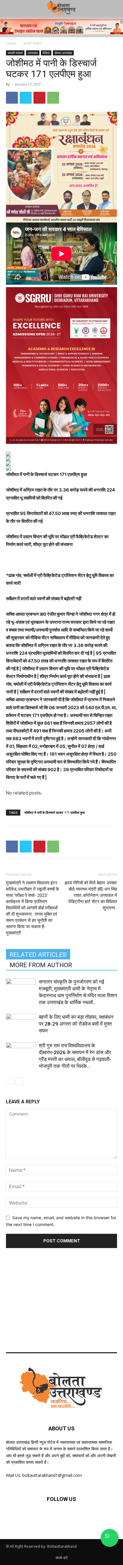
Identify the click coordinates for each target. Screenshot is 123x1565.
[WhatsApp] (53, 98)
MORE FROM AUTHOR (41, 965)
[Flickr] (61, 1517)
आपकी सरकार (32, 43)
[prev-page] (9, 1081)
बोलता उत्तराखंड (63, 53)
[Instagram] (76, 1517)
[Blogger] (32, 1517)
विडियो (46, 53)
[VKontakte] (91, 1517)
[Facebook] (12, 98)
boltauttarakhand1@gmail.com (52, 1475)
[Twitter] (26, 98)
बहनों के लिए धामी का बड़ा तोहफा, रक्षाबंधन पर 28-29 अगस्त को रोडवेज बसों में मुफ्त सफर (76, 1024)
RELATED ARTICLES (38, 954)
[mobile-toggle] (10, 8)
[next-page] (19, 1081)
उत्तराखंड (33, 53)
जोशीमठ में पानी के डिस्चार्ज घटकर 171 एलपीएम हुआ (54, 812)
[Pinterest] (39, 98)
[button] (114, 8)
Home (11, 43)
